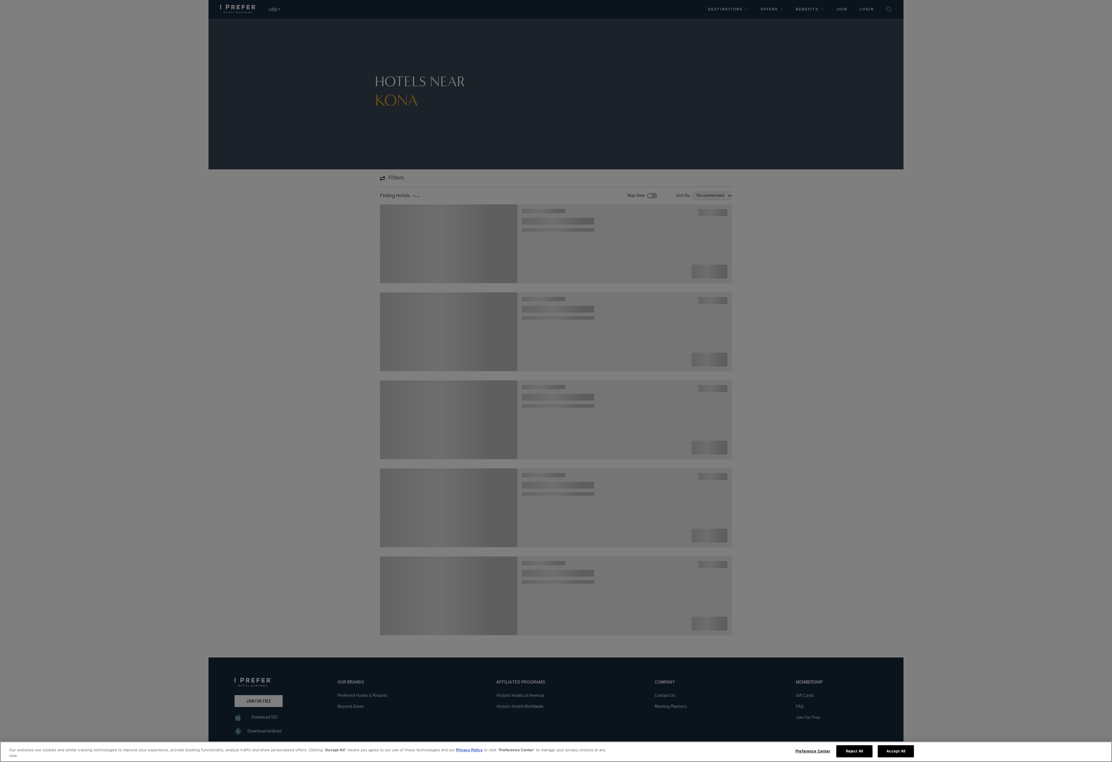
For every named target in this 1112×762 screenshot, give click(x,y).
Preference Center (812, 751)
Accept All (895, 751)
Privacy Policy (469, 750)
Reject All (854, 751)
